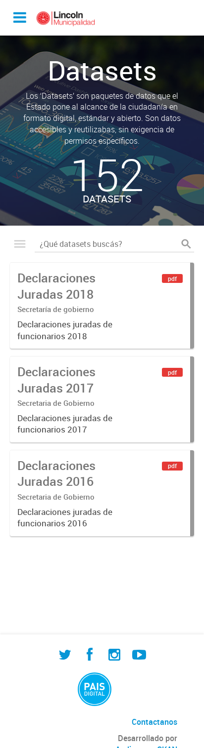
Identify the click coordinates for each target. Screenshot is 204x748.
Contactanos (154, 721)
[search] (186, 244)
